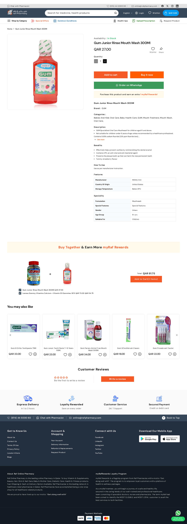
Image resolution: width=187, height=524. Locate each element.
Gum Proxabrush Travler (163, 348)
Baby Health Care (128, 118)
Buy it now (147, 74)
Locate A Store (13, 453)
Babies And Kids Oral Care (106, 118)
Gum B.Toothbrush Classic (128, 348)
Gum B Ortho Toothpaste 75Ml (23, 348)
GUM (140, 118)
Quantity (98, 56)
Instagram (99, 445)
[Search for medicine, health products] (116, 13)
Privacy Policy (13, 449)
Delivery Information (60, 444)
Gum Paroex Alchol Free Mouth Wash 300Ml (93, 349)
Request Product (58, 452)
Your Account (57, 440)
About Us (11, 437)
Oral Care (98, 121)
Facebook (99, 437)
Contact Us (12, 441)
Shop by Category (19, 21)
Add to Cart (146, 279)
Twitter (98, 449)
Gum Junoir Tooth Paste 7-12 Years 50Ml (58, 349)
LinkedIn (98, 441)
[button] (171, 13)
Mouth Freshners (151, 118)
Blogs (9, 457)
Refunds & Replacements (62, 448)
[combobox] (82, 13)
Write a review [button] (117, 379)
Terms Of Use (12, 445)
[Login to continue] (153, 49)
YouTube (98, 453)
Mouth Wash (166, 118)
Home (9, 29)
